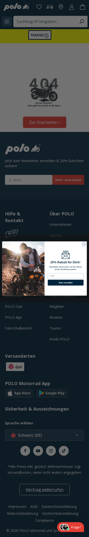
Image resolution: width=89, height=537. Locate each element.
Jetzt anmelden (66, 282)
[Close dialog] (84, 244)
